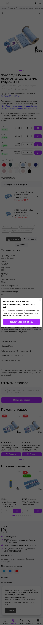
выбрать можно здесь (21, 322)
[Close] (40, 300)
